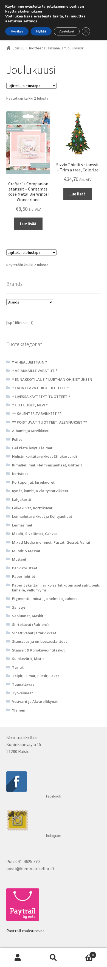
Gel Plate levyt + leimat (32, 447)
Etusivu (18, 48)
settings (30, 21)
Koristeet (20, 473)
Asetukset (66, 31)
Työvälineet (22, 693)
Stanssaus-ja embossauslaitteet (39, 641)
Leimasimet (22, 525)
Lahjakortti (21, 499)
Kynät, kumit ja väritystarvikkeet (40, 490)
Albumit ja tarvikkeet (30, 430)
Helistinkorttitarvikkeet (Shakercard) (44, 456)
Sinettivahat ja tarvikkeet (34, 632)
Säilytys (19, 607)
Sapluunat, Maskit (27, 615)
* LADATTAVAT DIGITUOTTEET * (40, 387)
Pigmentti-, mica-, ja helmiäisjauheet (44, 598)
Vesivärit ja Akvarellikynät (35, 701)
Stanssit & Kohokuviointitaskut (38, 650)
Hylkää (41, 31)
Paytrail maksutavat (25, 930)
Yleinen (18, 710)
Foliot (17, 439)
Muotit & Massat (26, 550)
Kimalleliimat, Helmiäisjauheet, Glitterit (47, 465)
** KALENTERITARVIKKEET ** (36, 413)
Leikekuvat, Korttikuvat (32, 507)
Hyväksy (17, 31)
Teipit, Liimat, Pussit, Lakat (35, 675)
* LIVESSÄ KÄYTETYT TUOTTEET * (41, 396)
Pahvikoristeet (24, 568)
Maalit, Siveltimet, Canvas (34, 533)
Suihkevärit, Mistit (28, 658)
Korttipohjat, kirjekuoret (33, 482)
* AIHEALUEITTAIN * (29, 362)
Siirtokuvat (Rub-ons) (30, 624)
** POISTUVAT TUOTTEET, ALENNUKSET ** (49, 422)
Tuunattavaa (23, 684)
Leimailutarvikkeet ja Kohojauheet (42, 516)
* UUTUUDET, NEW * (30, 405)
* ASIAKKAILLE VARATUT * (34, 370)
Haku (53, 957)
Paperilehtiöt (23, 576)
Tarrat (18, 667)
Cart (82, 953)
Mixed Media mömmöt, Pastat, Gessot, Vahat (51, 542)
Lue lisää (28, 223)
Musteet (19, 559)
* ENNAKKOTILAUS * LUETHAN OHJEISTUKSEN (52, 379)
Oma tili (18, 957)
